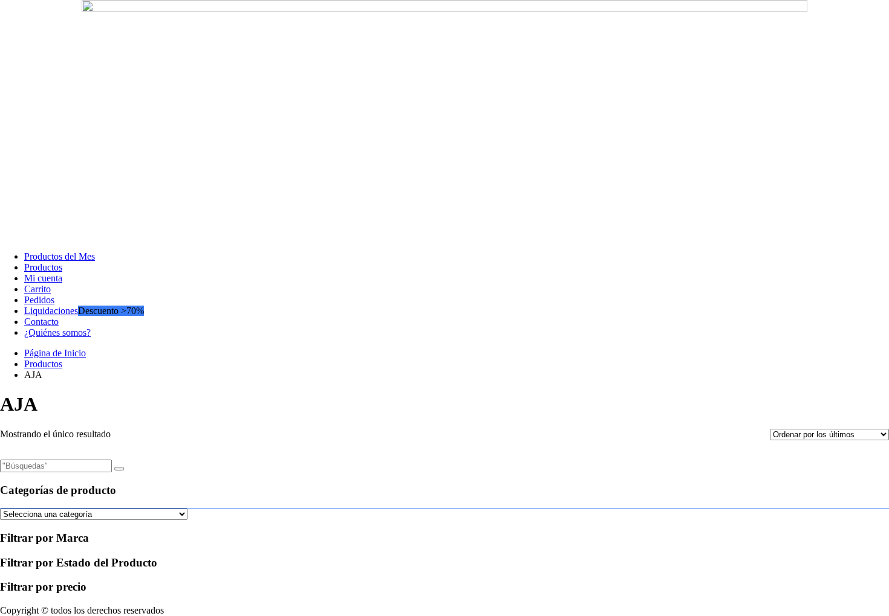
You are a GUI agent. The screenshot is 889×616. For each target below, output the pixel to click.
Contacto (41, 321)
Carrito (37, 289)
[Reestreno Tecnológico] (444, 9)
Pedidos (39, 300)
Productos (43, 267)
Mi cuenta (43, 278)
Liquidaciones (51, 311)
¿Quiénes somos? (57, 332)
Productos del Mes (59, 256)
